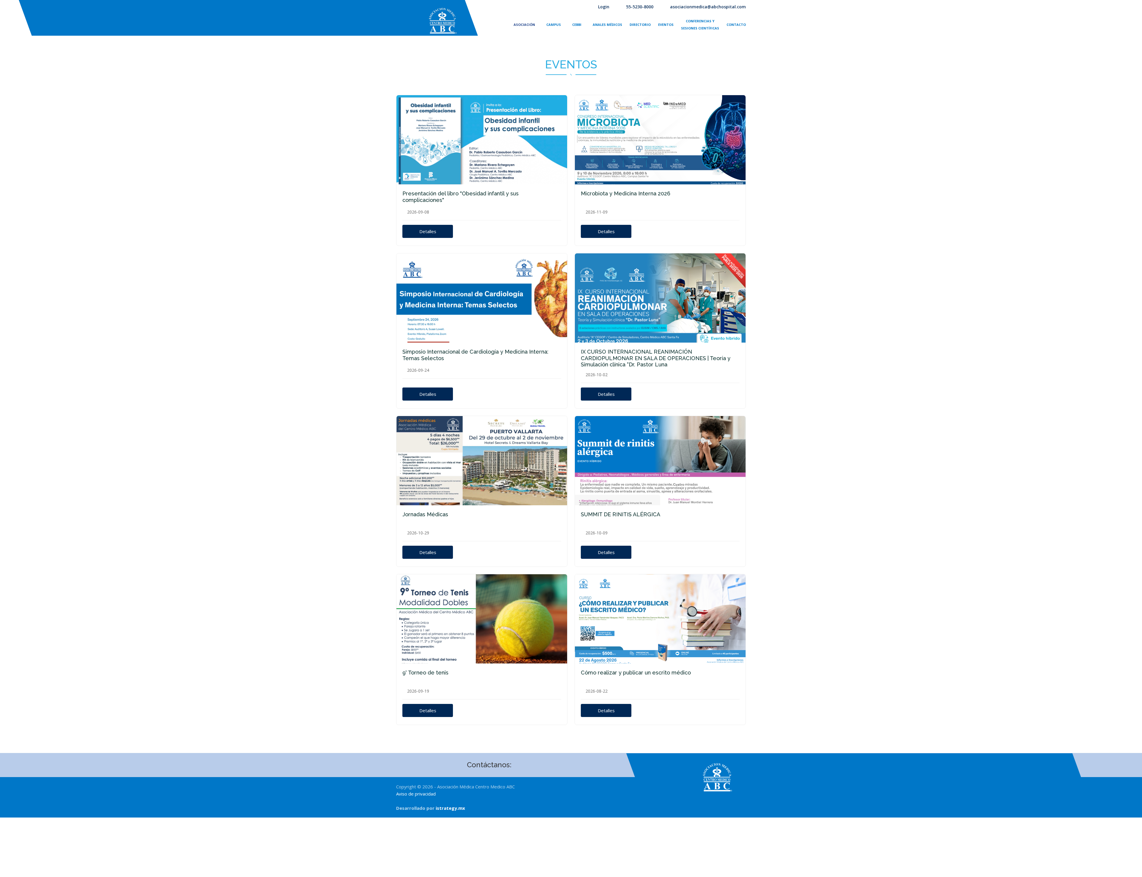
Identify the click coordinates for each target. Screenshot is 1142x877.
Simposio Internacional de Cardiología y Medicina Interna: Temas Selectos (475, 355)
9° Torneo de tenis (425, 672)
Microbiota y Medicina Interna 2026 (625, 193)
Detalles (427, 231)
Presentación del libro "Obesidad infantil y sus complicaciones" (460, 196)
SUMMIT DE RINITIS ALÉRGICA (620, 514)
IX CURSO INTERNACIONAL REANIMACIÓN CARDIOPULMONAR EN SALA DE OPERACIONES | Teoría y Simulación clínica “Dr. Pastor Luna (655, 358)
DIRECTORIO (640, 24)
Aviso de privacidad (416, 794)
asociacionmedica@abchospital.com (708, 7)
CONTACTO (736, 24)
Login (603, 7)
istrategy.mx (450, 808)
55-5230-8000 (639, 7)
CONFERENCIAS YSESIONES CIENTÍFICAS (700, 24)
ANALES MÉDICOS (607, 24)
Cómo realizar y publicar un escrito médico (636, 672)
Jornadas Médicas (425, 514)
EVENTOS (666, 24)
